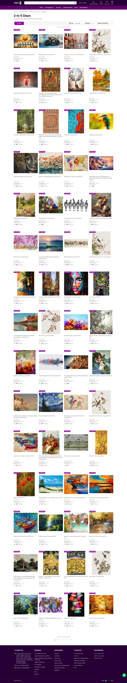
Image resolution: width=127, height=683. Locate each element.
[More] (53, 7)
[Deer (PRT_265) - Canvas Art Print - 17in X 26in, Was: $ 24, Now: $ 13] (101, 284)
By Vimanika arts (42, 220)
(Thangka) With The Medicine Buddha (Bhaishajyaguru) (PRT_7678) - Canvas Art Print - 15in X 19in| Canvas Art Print (50, 95)
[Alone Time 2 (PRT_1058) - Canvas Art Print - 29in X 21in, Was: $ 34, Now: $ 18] (26, 243)
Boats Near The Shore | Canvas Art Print (98, 497)
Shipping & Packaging (79, 660)
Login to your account (99, 655)
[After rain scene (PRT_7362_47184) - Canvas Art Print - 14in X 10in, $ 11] (76, 442)
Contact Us (57, 655)
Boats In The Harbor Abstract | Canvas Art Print (50, 176)
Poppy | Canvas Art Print (19, 497)
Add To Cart (24, 64)
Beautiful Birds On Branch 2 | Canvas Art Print (100, 257)
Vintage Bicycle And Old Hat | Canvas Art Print (24, 297)
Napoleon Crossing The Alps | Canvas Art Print (100, 218)
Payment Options (78, 665)
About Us (56, 653)
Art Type (58, 7)
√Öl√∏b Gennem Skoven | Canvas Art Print (24, 134)
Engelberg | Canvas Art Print (20, 218)
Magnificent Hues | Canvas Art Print (22, 375)
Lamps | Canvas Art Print (70, 618)
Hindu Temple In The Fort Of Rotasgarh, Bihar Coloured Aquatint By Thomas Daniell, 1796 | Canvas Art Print (24, 578)
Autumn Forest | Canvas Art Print (97, 618)
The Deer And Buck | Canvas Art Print (73, 93)
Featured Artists (67, 7)
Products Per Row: (103, 23)
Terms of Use (57, 658)
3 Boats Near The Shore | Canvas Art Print (23, 536)
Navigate (38, 650)
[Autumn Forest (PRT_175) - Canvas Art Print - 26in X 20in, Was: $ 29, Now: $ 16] (101, 605)
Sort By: (71, 23)
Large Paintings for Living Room (42, 655)
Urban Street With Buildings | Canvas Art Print (49, 297)
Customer (78, 650)
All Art (76, 7)
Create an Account (78, 653)
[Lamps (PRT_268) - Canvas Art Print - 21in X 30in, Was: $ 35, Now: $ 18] (76, 605)
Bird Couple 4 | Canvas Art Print (96, 576)
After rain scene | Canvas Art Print (72, 456)
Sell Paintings (83, 7)
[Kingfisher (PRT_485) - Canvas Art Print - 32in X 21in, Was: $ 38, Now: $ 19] (101, 121)
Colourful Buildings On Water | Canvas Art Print (50, 375)
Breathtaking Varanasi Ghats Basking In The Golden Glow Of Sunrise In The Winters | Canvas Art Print (100, 178)
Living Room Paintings (40, 667)
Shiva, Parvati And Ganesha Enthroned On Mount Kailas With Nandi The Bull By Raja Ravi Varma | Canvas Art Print (50, 457)
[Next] (70, 640)
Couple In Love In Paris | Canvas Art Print (73, 54)
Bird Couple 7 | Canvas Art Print (46, 335)
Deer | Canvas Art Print (94, 297)
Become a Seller (98, 658)
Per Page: (87, 23)
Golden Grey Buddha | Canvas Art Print (23, 176)
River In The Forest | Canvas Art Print (98, 536)
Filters (19, 23)
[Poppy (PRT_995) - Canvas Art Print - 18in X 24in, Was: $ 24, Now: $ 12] (26, 484)
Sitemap (36, 674)
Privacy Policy (57, 660)
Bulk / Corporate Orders (79, 663)
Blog (36, 671)
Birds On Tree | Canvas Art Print (96, 456)
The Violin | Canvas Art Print (70, 134)
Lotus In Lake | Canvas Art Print (21, 618)
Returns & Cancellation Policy (81, 658)
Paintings (37, 669)
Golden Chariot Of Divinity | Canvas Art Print (24, 54)
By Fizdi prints (42, 56)
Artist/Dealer (98, 650)
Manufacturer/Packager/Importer (61, 665)
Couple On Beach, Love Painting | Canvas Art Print (51, 497)
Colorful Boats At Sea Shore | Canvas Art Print (75, 497)
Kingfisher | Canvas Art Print (95, 134)
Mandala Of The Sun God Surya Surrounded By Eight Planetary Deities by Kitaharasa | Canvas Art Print (50, 136)
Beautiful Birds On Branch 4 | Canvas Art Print (100, 415)
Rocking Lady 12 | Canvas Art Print (72, 297)
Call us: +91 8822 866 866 (22, 665)
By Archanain (16, 56)
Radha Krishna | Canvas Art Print (46, 218)
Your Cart (76, 655)
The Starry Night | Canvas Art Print (47, 415)
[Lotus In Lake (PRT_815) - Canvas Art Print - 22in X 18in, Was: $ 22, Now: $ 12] (26, 605)
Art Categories (49, 7)
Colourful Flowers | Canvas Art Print (72, 335)
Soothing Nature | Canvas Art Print (97, 93)
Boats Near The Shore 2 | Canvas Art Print (23, 456)
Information (58, 650)
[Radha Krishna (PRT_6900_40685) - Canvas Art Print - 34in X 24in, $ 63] (51, 205)
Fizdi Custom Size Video (40, 653)
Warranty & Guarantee (59, 667)
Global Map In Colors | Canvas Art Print (73, 176)
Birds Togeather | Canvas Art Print (72, 257)
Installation (56, 670)
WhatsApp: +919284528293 (22, 667)
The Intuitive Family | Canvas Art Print (73, 218)
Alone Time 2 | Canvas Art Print (21, 257)
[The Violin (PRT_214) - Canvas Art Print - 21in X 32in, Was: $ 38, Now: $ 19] (76, 121)
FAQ (75, 667)
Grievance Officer (58, 663)
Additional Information (40, 662)
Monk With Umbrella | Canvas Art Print (23, 93)
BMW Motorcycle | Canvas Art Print (47, 54)
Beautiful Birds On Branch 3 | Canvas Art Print (100, 54)
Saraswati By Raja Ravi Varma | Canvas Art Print (100, 375)
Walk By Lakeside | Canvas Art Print (47, 536)
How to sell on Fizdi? (99, 653)
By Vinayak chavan (68, 461)
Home (41, 7)
